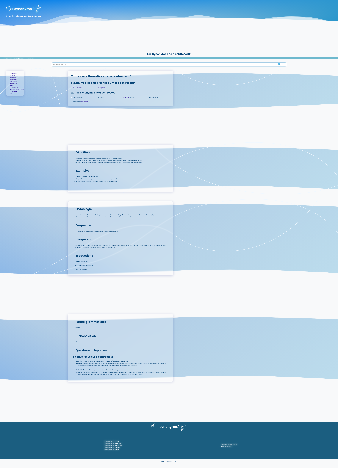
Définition (13, 75)
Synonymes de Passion (111, 441)
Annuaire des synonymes (229, 444)
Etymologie (13, 81)
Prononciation (14, 91)
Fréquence (13, 83)
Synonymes (13, 73)
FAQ (11, 93)
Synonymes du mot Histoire (113, 445)
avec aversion (77, 88)
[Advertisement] (169, 38)
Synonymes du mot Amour (113, 443)
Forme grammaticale (17, 89)
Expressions (13, 79)
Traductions (14, 87)
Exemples (13, 77)
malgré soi (101, 88)
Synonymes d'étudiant (111, 449)
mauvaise (126, 97)
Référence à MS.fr (227, 446)
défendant (84, 101)
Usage (12, 85)
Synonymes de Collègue (112, 447)
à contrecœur (30, 58)
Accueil (6, 58)
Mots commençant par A (17, 58)
